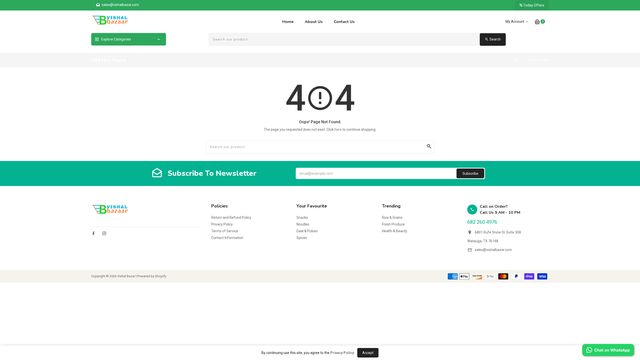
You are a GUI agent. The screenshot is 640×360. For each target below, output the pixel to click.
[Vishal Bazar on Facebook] (93, 233)
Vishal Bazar (126, 276)
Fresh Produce (393, 224)
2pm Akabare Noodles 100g (61, 330)
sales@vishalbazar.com (493, 250)
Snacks (302, 218)
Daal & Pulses (307, 231)
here (338, 130)
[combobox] (357, 39)
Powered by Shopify (151, 276)
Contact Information (227, 238)
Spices (301, 238)
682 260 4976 (482, 222)
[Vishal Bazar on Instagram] (104, 233)
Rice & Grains (392, 218)
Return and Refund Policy (231, 218)
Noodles (302, 224)
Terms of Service (224, 231)
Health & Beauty (394, 231)
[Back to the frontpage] (516, 60)
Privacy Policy (222, 224)
